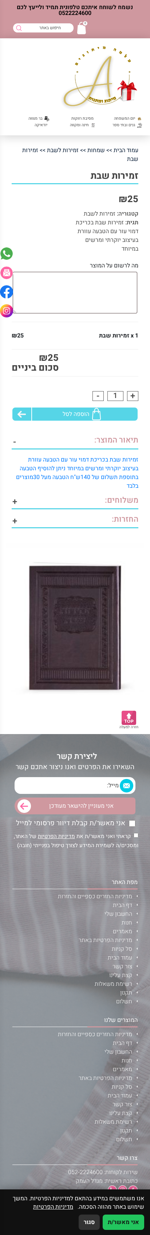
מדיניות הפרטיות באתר (105, 940)
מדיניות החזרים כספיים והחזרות (95, 896)
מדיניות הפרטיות (56, 836)
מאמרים (122, 931)
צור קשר (122, 966)
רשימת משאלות (113, 984)
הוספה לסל (76, 414)
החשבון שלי (118, 914)
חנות (127, 922)
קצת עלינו (120, 975)
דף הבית (122, 905)
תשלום (124, 1001)
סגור (89, 1222)
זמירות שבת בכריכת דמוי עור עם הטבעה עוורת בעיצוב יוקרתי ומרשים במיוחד (107, 235)
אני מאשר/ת (123, 1222)
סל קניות (122, 949)
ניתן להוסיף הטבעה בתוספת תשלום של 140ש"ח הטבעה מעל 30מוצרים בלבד (77, 477)
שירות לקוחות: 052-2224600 (103, 1172)
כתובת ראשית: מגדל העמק (107, 1181)
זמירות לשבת (63, 150)
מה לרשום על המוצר (114, 265)
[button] (6, 272)
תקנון (126, 992)
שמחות (96, 150)
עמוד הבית (126, 150)
